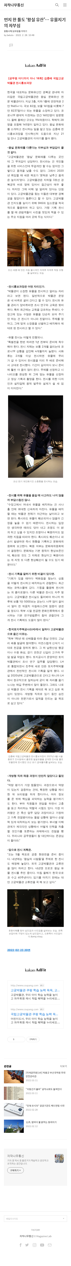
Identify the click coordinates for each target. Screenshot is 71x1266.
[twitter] (27, 1245)
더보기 (63, 1066)
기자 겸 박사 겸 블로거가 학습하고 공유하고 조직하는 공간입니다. (28, 1162)
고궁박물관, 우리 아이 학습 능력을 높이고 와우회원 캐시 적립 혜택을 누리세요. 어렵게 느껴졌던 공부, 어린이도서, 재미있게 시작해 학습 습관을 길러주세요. (35, 996)
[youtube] (42, 1245)
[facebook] (20, 1245)
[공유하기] (17, 1039)
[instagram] (34, 1245)
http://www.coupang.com (24, 985)
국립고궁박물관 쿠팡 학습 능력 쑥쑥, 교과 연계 (35, 1014)
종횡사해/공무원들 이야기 (15, 31)
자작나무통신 (14, 5)
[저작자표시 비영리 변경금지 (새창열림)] (43, 1039)
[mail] (50, 1245)
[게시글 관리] (21, 1039)
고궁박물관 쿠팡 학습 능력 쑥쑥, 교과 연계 (35, 990)
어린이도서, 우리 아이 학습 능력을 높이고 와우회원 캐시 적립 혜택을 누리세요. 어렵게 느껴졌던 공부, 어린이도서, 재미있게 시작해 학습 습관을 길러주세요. (35, 1020)
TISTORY (35, 1230)
